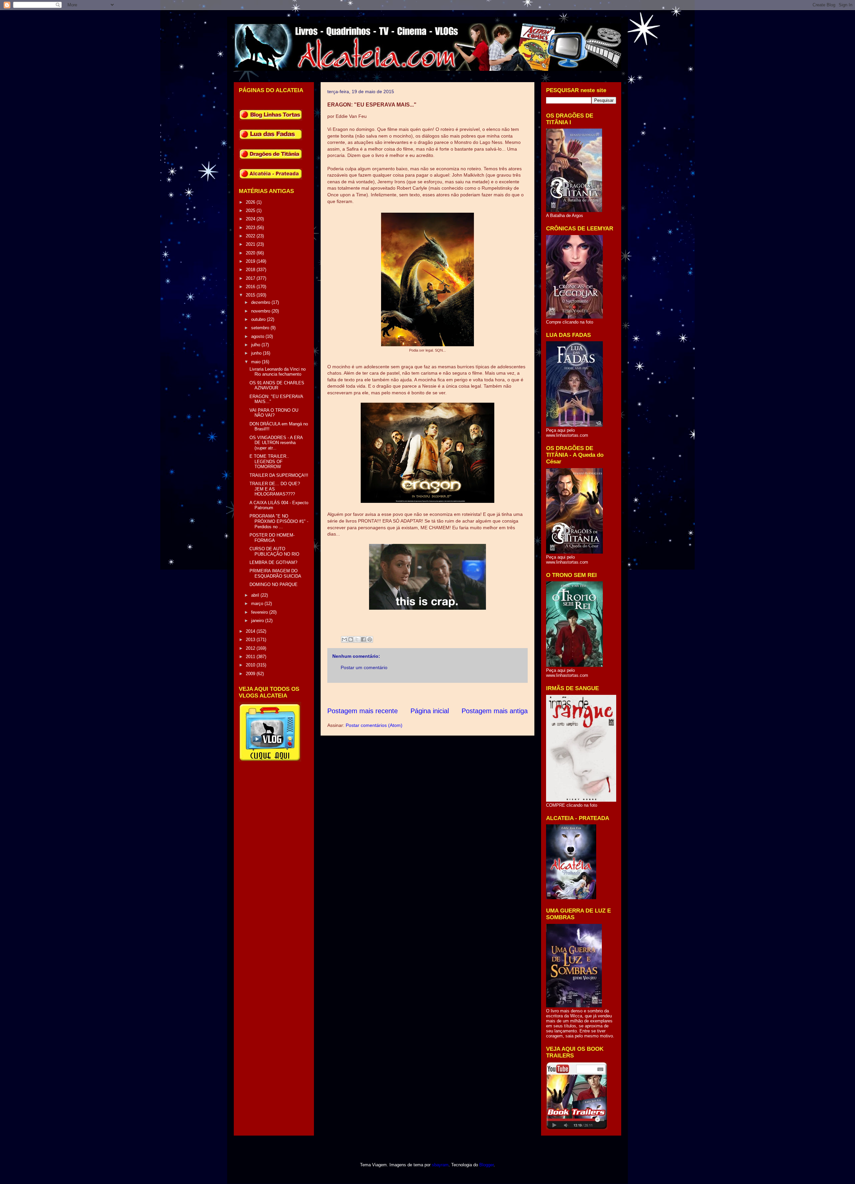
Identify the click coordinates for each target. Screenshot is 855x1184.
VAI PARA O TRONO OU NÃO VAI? (273, 413)
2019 (251, 261)
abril (256, 595)
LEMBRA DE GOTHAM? (273, 562)
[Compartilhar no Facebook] (363, 639)
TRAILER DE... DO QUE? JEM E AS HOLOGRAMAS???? (274, 489)
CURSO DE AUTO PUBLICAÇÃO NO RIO (274, 551)
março (258, 603)
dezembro (261, 302)
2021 (251, 244)
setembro (261, 327)
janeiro (258, 620)
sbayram (440, 1164)
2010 (251, 664)
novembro (261, 311)
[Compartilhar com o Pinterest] (369, 639)
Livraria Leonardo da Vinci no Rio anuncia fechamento (277, 372)
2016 (251, 286)
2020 (251, 252)
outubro (259, 319)
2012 (251, 648)
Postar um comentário (364, 667)
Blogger (486, 1164)
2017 (251, 278)
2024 (251, 218)
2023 (251, 227)
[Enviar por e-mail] (344, 639)
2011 (251, 656)
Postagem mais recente (362, 711)
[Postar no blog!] (350, 639)
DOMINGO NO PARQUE (273, 584)
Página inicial (429, 711)
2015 (251, 295)
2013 (251, 639)
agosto (258, 336)
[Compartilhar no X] (357, 639)
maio (256, 361)
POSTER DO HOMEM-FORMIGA (272, 538)
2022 (251, 235)
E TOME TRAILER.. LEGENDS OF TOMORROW (269, 461)
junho (257, 353)
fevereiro (260, 612)
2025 (251, 210)
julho (256, 344)
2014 (251, 631)
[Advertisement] (448, 694)
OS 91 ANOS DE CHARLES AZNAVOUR (276, 385)
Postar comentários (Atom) (374, 725)
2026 (251, 202)
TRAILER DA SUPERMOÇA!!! (278, 475)
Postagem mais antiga (495, 711)
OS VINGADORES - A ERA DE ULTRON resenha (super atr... (276, 442)
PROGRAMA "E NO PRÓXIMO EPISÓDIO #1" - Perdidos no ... (278, 521)
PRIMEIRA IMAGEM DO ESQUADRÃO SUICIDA (275, 573)
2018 (251, 269)
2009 (251, 673)
